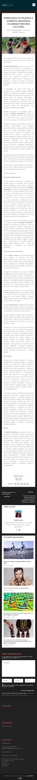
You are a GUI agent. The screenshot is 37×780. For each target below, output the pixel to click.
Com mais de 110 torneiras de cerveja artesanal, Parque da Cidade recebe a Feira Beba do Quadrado (17, 641)
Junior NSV (30, 776)
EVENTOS (15, 32)
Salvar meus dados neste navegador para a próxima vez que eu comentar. (17, 685)
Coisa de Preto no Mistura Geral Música (16, 588)
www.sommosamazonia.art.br (12, 177)
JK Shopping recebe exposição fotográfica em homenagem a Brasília (18, 614)
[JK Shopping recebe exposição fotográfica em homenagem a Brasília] (18, 602)
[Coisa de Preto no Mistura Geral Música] (18, 577)
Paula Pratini (17, 30)
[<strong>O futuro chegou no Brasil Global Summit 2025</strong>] (18, 550)
